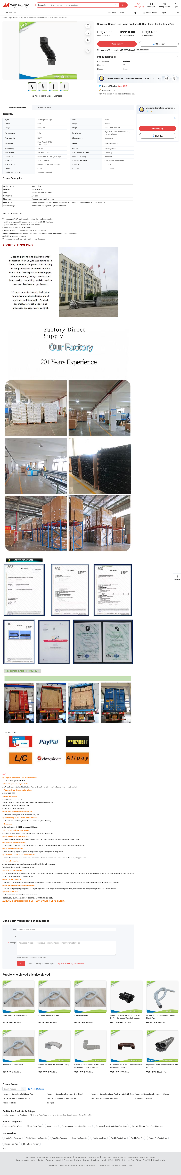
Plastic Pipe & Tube (34, 1126)
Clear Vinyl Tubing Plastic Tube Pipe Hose (147, 1126)
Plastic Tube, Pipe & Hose (58, 18)
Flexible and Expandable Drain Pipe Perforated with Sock (111, 1094)
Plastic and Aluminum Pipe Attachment (61, 1098)
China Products (42, 1157)
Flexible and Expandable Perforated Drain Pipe (64, 1094)
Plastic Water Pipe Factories (36, 1138)
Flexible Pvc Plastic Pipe (158, 1138)
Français (58, 1160)
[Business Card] (175, 118)
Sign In (101, 94)
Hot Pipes (50, 1103)
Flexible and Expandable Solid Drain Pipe (17, 1094)
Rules (177, 12)
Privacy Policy (127, 1165)
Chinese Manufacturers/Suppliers (61, 1157)
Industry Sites (106, 1157)
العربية (104, 1160)
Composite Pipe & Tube (13, 1126)
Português (49, 1160)
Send (21, 963)
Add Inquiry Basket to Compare (48, 95)
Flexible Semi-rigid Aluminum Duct (15, 1098)
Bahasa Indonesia (159, 1160)
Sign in (176, 6)
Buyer (122, 12)
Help (134, 12)
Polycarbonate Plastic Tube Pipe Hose (76, 1126)
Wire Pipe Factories (59, 1138)
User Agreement (104, 1165)
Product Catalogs (37, 1089)
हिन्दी (123, 1160)
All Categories (11, 12)
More (4, 1148)
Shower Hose (52, 1126)
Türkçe (138, 1160)
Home (4, 18)
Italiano (78, 1160)
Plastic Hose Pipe (99, 1138)
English (33, 1160)
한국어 (110, 1160)
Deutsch (86, 1160)
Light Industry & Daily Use (17, 18)
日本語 (117, 1160)
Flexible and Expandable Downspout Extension (152, 1094)
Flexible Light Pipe (11, 1144)
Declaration (116, 1165)
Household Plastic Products (38, 18)
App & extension (148, 12)
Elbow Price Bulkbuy (31, 1144)
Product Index (133, 1157)
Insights (152, 1157)
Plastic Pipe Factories (12, 1138)
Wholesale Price (94, 1157)
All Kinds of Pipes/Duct (143, 1098)
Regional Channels (119, 1157)
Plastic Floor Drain (9, 1103)
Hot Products (30, 1157)
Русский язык (68, 1160)
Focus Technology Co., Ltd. (74, 1165)
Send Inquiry (117, 44)
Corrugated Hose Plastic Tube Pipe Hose (111, 1126)
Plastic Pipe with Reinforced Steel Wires (105, 1098)
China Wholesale (80, 1157)
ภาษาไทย (131, 1160)
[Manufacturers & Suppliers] (15, 5)
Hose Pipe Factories (79, 1138)
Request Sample (142, 50)
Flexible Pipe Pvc (137, 1138)
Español (40, 1160)
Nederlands (95, 1160)
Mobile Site (144, 1157)
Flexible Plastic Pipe (118, 1138)
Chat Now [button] (160, 44)
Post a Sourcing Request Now (71, 963)
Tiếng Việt (146, 1160)
